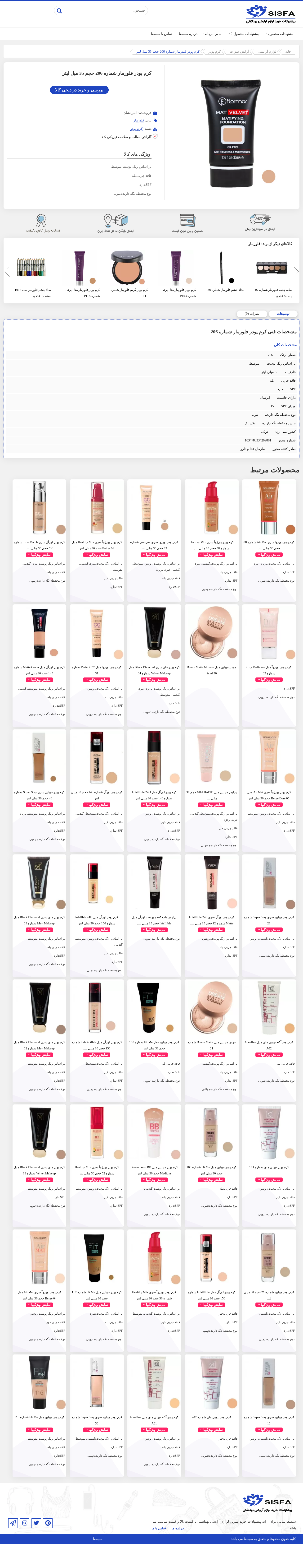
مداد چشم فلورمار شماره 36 (226, 290)
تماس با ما (159, 1528)
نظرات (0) (252, 313)
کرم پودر (215, 51)
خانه (288, 51)
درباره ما (178, 1528)
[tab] (283, 314)
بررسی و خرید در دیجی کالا (79, 90)
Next (295, 272)
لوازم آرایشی (267, 51)
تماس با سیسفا (161, 34)
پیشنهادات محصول (281, 34)
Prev (5, 272)
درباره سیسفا (188, 34)
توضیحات (283, 313)
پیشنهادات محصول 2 (245, 34)
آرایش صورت (239, 51)
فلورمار (139, 120)
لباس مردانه (213, 34)
